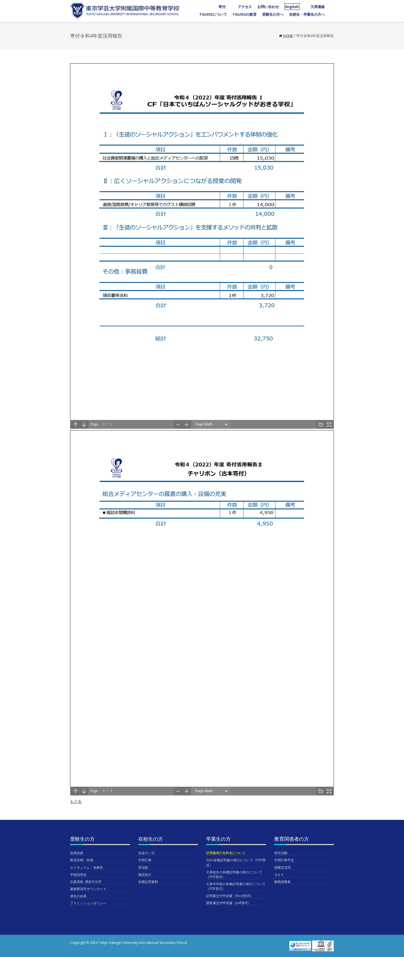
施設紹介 (144, 874)
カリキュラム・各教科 (86, 867)
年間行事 (144, 860)
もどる (76, 801)
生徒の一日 (146, 853)
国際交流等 (282, 867)
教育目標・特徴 (81, 860)
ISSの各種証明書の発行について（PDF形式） (236, 862)
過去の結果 (78, 896)
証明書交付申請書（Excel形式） (229, 895)
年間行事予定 (284, 860)
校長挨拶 (76, 853)
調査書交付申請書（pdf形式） (228, 902)
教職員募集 (282, 881)
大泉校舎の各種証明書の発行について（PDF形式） (234, 874)
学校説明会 (78, 874)
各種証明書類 (148, 881)
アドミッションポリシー (88, 903)
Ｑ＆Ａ (279, 874)
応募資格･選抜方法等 (85, 881)
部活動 (143, 867)
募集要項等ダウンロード (88, 889)
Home (288, 35)
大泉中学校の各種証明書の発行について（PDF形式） (235, 886)
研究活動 (280, 853)
